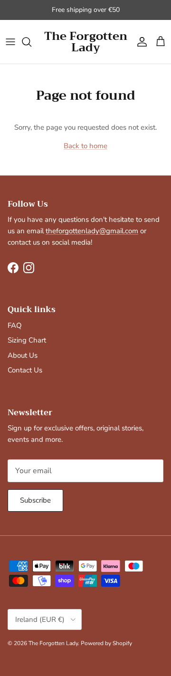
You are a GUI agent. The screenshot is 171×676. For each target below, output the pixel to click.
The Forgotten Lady (53, 643)
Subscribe (35, 500)
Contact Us (25, 370)
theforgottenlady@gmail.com (92, 231)
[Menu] (10, 41)
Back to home (85, 146)
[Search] (31, 41)
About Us (23, 355)
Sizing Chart (27, 340)
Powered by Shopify (106, 643)
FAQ (15, 325)
